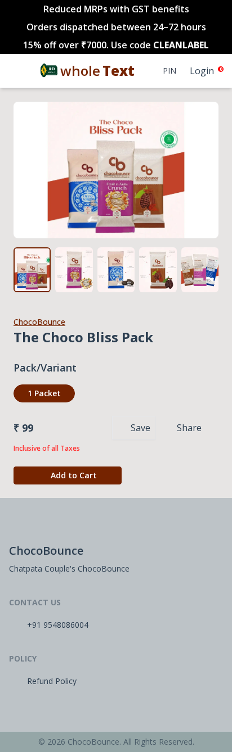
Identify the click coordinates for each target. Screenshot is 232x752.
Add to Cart (74, 475)
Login (202, 71)
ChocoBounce (39, 321)
